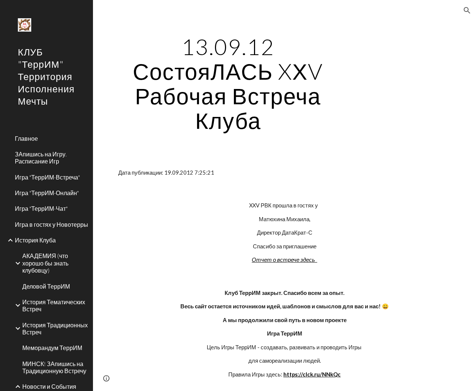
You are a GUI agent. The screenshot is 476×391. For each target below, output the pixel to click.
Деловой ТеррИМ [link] (46, 286)
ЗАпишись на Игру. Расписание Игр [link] (41, 157)
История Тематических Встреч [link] (53, 305)
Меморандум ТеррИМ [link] (52, 347)
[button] (467, 10)
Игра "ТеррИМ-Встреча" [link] (47, 177)
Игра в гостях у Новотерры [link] (51, 224)
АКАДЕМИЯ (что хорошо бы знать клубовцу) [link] (45, 263)
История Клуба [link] (35, 240)
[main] (228, 83)
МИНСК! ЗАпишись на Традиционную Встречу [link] (54, 367)
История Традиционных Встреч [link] (55, 328)
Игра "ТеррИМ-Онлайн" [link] (47, 192)
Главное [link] (26, 138)
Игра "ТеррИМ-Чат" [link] (41, 208)
